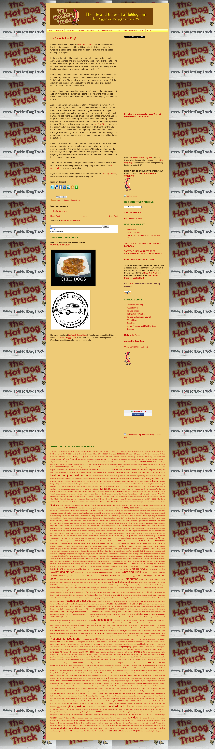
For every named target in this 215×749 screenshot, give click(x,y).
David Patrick (124, 516)
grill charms (83, 556)
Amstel (115, 462)
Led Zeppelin (88, 606)
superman (147, 693)
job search (65, 595)
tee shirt (62, 698)
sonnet (100, 686)
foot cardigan (112, 541)
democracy (59, 521)
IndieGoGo (150, 585)
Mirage (121, 628)
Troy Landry (161, 712)
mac (104, 614)
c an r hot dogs (135, 489)
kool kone (58, 604)
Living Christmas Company (108, 612)
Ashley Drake (81, 467)
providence (94, 659)
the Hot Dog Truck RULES (129, 701)
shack (75, 678)
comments (62, 508)
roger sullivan (78, 670)
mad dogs (110, 614)
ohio (110, 644)
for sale (127, 541)
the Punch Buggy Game (77, 335)
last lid (149, 604)
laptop (102, 604)
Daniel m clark (69, 516)
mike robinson (103, 628)
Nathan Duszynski (141, 636)
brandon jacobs (118, 484)
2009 (103, 454)
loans (124, 611)
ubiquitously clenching (109, 714)
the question (77, 706)
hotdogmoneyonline (56, 582)
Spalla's (157, 686)
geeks (116, 548)
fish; (116, 538)
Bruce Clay (94, 486)
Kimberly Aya (109, 601)
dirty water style (67, 523)
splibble (69, 688)
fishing (128, 538)
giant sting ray (75, 551)
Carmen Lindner (133, 494)
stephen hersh (91, 691)
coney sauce (144, 508)
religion (86, 665)
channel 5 (140, 496)
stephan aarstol (80, 691)
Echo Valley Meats (134, 528)
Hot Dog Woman (121, 576)
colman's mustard (148, 505)
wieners (118, 725)
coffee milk (125, 505)
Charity (146, 496)
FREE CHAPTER (150, 273)
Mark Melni (122, 617)
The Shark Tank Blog (135, 305)
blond (80, 481)
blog (103, 478)
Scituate (110, 675)
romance (105, 670)
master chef (118, 620)
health (143, 558)
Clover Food (90, 505)
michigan (144, 625)
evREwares (114, 533)
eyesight (145, 533)
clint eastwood (69, 505)
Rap (155, 659)
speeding (63, 688)
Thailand (138, 698)
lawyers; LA (54, 606)
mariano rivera (114, 617)
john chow (94, 595)
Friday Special (157, 543)
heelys (64, 561)
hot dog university (94, 576)
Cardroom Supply (100, 494)
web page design (72, 723)
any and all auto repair (88, 464)
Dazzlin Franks (62, 518)
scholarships (80, 675)
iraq (66, 590)
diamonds (114, 521)
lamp (97, 604)
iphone (59, 590)
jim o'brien (58, 595)
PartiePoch (143, 649)
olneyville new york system (63, 647)
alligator (162, 459)
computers (94, 508)
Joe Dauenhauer (78, 595)
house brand (79, 582)
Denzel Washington (75, 521)
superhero (140, 693)
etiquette (61, 533)
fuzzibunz (138, 546)
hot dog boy (122, 566)
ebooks (120, 528)
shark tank (109, 678)
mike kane (76, 628)
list (62, 612)
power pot (157, 654)
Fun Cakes (81, 546)
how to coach (88, 582)
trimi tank (117, 712)
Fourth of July (143, 541)
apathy (107, 464)
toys (65, 712)
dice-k (120, 521)
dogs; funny (59, 525)
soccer (162, 683)
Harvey (113, 558)
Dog (130, 523)
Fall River (66, 536)
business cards (90, 489)
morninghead (112, 630)
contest (92, 510)
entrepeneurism (115, 530)
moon (105, 630)
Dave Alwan (99, 516)
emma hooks (105, 530)
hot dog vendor (108, 576)
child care (141, 499)
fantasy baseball (83, 536)
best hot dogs (82, 475)
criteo (90, 513)
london (148, 612)
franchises (76, 543)
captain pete (75, 494)
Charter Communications (62, 499)
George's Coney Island (157, 548)
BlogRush (74, 481)
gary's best (70, 548)
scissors (104, 675)
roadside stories (109, 668)
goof (59, 554)
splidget (74, 688)
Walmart (110, 720)
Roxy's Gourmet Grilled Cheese (145, 670)
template (69, 698)
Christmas (110, 501)
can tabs (112, 491)
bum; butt (60, 489)
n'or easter (84, 636)
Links (118, 30)
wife (123, 725)
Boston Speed (88, 484)
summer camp (103, 693)
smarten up (99, 683)
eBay (115, 528)
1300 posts (72, 454)
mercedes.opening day (62, 625)
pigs (158, 652)
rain (139, 659)
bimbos (85, 478)
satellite (158, 673)
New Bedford (130, 639)
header (137, 558)
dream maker (146, 525)
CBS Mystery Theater (133, 218)
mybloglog (69, 636)
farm (90, 536)
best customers (157, 472)
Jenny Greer (106, 592)
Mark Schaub (131, 617)
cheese (73, 499)
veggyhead (88, 718)
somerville (90, 686)
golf (153, 551)
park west (130, 649)
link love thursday (112, 609)
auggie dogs (108, 467)
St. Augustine (133, 688)
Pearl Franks (89, 652)
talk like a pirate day (112, 696)
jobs (70, 595)
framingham (160, 541)
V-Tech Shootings (159, 714)
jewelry (139, 592)
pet (118, 652)
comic (162, 505)
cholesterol (73, 502)
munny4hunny (127, 633)
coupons (53, 513)
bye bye (118, 489)
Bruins (101, 486)
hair (129, 556)
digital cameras (143, 521)
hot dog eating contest (71, 569)
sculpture (162, 675)
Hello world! (131, 229)
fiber (78, 538)
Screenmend (136, 675)
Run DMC (81, 673)
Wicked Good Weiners (81, 725)
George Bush (144, 548)
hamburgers (155, 556)
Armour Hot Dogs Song (134, 341)
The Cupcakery (65, 701)
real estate (78, 663)
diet (124, 521)
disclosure (77, 523)
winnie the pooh (159, 725)
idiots (124, 585)
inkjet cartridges (159, 585)
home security (75, 563)
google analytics (72, 554)
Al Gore (89, 459)
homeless (93, 563)
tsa (64, 714)
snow (149, 683)
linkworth (57, 612)
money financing (83, 630)
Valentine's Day (63, 718)
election (68, 530)
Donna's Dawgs (105, 525)
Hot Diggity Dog (62, 566)
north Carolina (159, 642)
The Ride (103, 707)
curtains (128, 513)
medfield (59, 623)
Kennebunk (149, 598)
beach (57, 472)
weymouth (151, 723)
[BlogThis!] (59, 197)
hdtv (133, 558)
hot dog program (152, 569)
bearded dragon (65, 472)
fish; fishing (122, 538)
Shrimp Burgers (115, 680)
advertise (116, 457)
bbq (160, 470)
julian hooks (74, 598)
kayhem (132, 598)
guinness (114, 556)
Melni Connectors (118, 623)
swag (64, 696)
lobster (136, 612)
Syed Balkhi (96, 696)
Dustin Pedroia (82, 528)
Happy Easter (75, 558)
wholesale (53, 725)
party (154, 649)
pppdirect (53, 657)
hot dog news (138, 569)
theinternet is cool (146, 707)
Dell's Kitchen (156, 518)
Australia (117, 467)
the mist (75, 703)
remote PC (118, 665)
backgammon (147, 467)
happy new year (99, 558)
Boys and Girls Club (106, 484)
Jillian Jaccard (157, 592)
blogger (60, 481)
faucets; (111, 536)
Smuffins (106, 683)
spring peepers (88, 688)
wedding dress (91, 723)
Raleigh (144, 659)
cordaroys (143, 510)
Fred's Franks (101, 543)
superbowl (124, 693)
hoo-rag (98, 563)
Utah (150, 714)
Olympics (75, 647)
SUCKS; (88, 693)
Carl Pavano (123, 494)
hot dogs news (74, 579)
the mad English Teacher (63, 703)
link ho (85, 609)
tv (82, 714)
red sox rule (60, 665)
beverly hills (111, 476)
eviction (99, 533)
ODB (78, 644)
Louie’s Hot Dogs (133, 232)
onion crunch (88, 647)
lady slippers (79, 604)
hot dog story (80, 572)
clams (162, 502)
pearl (81, 652)
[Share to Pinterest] (65, 197)
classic (54, 504)
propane (78, 659)
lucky (81, 614)
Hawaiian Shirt (126, 558)
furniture (131, 546)
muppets (135, 633)
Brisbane (61, 486)
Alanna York (96, 459)
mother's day (160, 630)
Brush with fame (109, 486)
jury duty (100, 598)
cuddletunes (101, 513)
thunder (87, 709)
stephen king (100, 691)
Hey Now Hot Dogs (120, 561)
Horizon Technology (145, 563)
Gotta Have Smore (101, 554)
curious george (110, 513)
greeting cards (74, 556)
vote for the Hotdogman (81, 720)
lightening (150, 606)
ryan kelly (109, 673)
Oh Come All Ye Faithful (99, 644)
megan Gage (97, 623)
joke (120, 595)
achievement (94, 457)
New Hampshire (141, 639)
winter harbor (84, 728)
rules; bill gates (64, 673)
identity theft (117, 585)
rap (152, 659)
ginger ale (93, 551)
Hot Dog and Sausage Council (139, 317)
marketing (139, 617)
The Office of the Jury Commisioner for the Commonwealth (111, 703)
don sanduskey (85, 525)
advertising (123, 457)
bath (124, 470)
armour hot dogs (63, 200)
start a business (55, 691)
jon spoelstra (137, 595)
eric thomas (160, 530)
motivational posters (57, 633)
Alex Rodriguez (115, 459)
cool (122, 510)
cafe (57, 491)
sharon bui (126, 678)
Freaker (93, 543)
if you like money (131, 585)
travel (98, 712)
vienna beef (152, 718)
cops (138, 510)
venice (107, 718)
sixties (52, 683)
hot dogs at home (63, 579)
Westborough (132, 723)
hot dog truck (132, 572)
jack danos (121, 590)
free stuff (117, 543)
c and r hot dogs (146, 489)
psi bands (101, 659)
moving (86, 633)
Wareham (116, 720)
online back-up (108, 647)
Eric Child (125, 530)
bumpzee (67, 489)
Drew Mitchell (156, 525)
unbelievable (123, 714)
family (72, 536)
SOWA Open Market (129, 686)
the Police (157, 703)
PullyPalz (108, 659)
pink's (163, 652)
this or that (64, 709)
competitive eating (84, 508)
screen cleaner (127, 675)
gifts (87, 551)
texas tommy (130, 698)
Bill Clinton (60, 478)
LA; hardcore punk (68, 604)
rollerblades (97, 670)
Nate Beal (131, 636)
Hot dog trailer (101, 572)
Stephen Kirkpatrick (112, 691)
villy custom (161, 718)
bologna (108, 481)
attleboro (101, 467)
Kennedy (53, 601)
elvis (89, 530)
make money (149, 614)
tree (102, 712)
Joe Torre (87, 595)
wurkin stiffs (76, 731)
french (150, 543)
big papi (146, 476)
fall (61, 536)
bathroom (129, 470)
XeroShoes (87, 731)
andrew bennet (146, 462)
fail (51, 536)
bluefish (99, 481)
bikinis (160, 476)
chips (59, 502)
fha (76, 538)
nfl (95, 642)
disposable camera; (94, 523)
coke (131, 505)
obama (73, 644)
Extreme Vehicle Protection (133, 533)
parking (137, 649)
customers (158, 513)
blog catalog (110, 478)
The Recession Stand (93, 707)
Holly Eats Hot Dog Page (136, 314)
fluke (57, 541)
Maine (140, 614)
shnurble (64, 680)
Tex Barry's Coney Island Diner (104, 698)
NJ (144, 642)
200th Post (108, 454)
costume (162, 510)
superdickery (132, 693)
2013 (120, 454)
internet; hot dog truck (111, 587)
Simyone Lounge (145, 680)
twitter (96, 714)
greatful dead (153, 554)
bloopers (86, 481)
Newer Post (55, 216)
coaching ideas (111, 505)
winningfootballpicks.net (61, 728)
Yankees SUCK (116, 731)
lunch (93, 614)
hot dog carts (56, 569)
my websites (60, 636)
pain (97, 649)
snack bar (113, 683)
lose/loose (68, 614)
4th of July (144, 454)
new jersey (151, 639)
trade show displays (75, 712)
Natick (162, 636)
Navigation (59, 30)
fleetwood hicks (137, 538)
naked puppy (93, 636)
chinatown (53, 502)
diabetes (102, 521)
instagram (53, 587)
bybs (114, 489)
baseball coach (112, 470)
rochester (155, 668)
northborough (55, 644)
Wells (116, 723)
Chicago (101, 499)
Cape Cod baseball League (156, 491)
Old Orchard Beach (154, 644)
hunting (73, 585)
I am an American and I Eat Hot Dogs (141, 326)
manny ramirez (84, 617)
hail (126, 556)
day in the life (142, 516)
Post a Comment (59, 211)
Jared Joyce (136, 590)
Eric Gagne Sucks (135, 530)
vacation (53, 718)
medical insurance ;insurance (76, 623)
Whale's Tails (160, 723)
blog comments (120, 478)
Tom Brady (105, 709)
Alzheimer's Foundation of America (71, 462)
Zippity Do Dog (153, 731)
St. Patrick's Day (143, 688)
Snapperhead (131, 683)
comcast (157, 505)
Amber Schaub (88, 462)
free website (125, 543)
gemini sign (122, 548)
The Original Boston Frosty (144, 703)
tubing (68, 714)
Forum (149, 30)
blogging (66, 481)
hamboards (147, 556)
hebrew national (56, 561)
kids (102, 601)
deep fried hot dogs (138, 518)
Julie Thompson (84, 598)
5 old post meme (153, 454)
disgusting (84, 523)
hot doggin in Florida (135, 576)
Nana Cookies (116, 636)
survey (158, 693)
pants (118, 649)
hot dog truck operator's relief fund (75, 576)
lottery (74, 614)
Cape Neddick (55, 494)
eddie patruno (156, 528)
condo (122, 508)
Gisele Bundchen (106, 551)
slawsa (62, 683)
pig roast (154, 652)
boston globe (78, 484)
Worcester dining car (128, 728)
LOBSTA (131, 612)
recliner (126, 663)
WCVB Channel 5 (137, 720)
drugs (72, 528)
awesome (135, 467)
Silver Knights (134, 680)
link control (78, 609)
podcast (96, 654)
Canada (118, 491)
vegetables (80, 718)
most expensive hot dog (146, 630)
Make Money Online (130, 30)
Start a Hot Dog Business (86, 30)
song (96, 686)
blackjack (91, 478)
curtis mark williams (138, 513)
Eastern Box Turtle (100, 528)
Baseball (101, 469)
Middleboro (161, 625)
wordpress (140, 728)
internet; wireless (136, 587)
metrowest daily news (94, 625)
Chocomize (65, 502)
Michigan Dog (152, 625)
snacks (119, 683)
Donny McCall (115, 525)
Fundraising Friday (114, 546)
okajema (117, 644)
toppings (151, 709)
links (52, 612)
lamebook (92, 604)
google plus (81, 554)
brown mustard (85, 486)
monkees (93, 630)
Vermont (117, 718)
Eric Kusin (152, 530)
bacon (155, 467)
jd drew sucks (78, 592)
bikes (155, 476)
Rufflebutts (161, 670)
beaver (73, 472)
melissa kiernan (107, 623)
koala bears (151, 601)
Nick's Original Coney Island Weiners (115, 642)
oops (119, 647)
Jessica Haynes (131, 592)
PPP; (163, 654)
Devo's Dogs (94, 521)
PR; (58, 657)
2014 (124, 454)
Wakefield (103, 720)
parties (150, 649)
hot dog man (117, 569)
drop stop (59, 528)
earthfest (91, 528)
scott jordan (118, 675)
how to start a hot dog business (123, 582)
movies (81, 633)
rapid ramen (161, 659)
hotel (65, 582)
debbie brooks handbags (76, 518)
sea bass (53, 678)
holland (156, 561)
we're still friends (149, 720)
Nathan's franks (153, 636)
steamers (71, 691)
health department (159, 558)
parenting (123, 649)
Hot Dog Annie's (112, 566)
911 (67, 457)
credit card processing (70, 513)
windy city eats (140, 725)
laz (60, 606)
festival (71, 538)
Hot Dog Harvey (85, 569)
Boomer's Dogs (138, 481)
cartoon (148, 494)
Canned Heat (135, 491)
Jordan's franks (55, 598)
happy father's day (86, 558)
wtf (71, 731)
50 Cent (162, 454)
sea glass (60, 678)
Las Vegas (137, 604)
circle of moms (149, 502)
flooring (155, 538)
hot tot (116, 579)
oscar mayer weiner (148, 647)
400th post (136, 454)
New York (70, 642)
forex (135, 541)
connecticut (153, 508)
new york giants (80, 642)
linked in (162, 609)
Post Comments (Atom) (70, 220)
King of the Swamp (128, 601)
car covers (83, 494)
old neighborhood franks (136, 644)
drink (163, 525)
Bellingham (111, 472)
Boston (155, 481)
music (140, 633)
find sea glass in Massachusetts (96, 538)
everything (93, 533)
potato (146, 654)
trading (84, 712)
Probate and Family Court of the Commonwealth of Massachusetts (140, 657)
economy (143, 528)
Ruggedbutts (54, 673)
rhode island (72, 668)
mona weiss (65, 630)
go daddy (136, 551)
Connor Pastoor (64, 510)
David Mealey (115, 516)
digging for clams (131, 521)
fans (75, 536)
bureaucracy (75, 489)
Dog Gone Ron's (152, 523)
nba (93, 639)
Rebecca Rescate (103, 663)
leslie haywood (142, 606)
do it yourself (109, 523)
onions (96, 647)
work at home (149, 728)
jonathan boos (146, 595)
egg (64, 530)
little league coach (83, 612)
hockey (136, 561)
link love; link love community (149, 609)
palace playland (110, 649)
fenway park (154, 536)
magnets (123, 614)
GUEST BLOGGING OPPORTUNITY (139, 260)
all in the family (153, 459)
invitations (53, 590)
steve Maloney (124, 691)
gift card (83, 551)
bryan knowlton (129, 486)
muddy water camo (112, 633)
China (163, 499)
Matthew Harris (145, 620)
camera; (95, 491)
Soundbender (107, 686)
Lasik (144, 604)
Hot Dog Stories (85, 44)
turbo (79, 714)
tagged (103, 696)
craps (60, 513)
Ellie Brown (83, 530)
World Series (159, 728)
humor (53, 584)
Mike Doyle (68, 628)
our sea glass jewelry (57, 649)
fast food (95, 536)
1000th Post (65, 454)
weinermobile (108, 723)
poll (132, 654)
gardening (54, 548)
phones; (130, 652)
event (87, 533)
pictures (144, 652)
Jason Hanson (145, 590)
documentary (124, 523)
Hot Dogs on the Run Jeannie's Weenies (93, 579)
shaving (133, 678)
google (63, 554)
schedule (73, 675)
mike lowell (84, 628)
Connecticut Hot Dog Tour (141, 158)
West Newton (123, 723)
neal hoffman (109, 639)
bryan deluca (119, 486)
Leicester (117, 606)
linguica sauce (69, 609)
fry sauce (67, 546)
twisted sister (88, 714)
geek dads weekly (107, 548)
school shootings (95, 675)
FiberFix (83, 538)
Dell (150, 518)
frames (152, 541)
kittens (144, 601)
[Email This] (57, 197)
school (88, 675)
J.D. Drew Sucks (112, 590)
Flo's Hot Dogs (147, 538)
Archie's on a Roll (154, 464)
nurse (69, 644)
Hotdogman (131, 578)
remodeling (93, 665)
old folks (123, 644)
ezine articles (153, 533)
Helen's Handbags (73, 561)
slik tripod (72, 683)
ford (132, 541)
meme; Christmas (130, 623)
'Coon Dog (53, 451)
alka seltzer (135, 459)
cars (140, 494)
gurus (120, 556)
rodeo (60, 670)
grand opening (133, 554)
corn (148, 510)
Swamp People (82, 696)
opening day (126, 647)
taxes (136, 696)
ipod (63, 590)
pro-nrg (112, 657)
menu (52, 625)
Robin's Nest (143, 668)
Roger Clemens (68, 670)
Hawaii (118, 558)
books (130, 481)
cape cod (143, 491)
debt (85, 518)
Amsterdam (123, 462)
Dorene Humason (126, 525)
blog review (141, 478)
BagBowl (53, 470)
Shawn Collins (140, 678)
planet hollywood (72, 654)
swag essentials (72, 696)
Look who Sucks (155, 612)
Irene (69, 590)
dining (155, 521)
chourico (81, 502)
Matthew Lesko (155, 620)
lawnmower (155, 604)
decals (90, 518)
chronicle (119, 502)
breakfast (137, 484)
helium (89, 561)
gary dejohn (62, 548)
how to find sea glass (100, 582)
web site (82, 723)
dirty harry (161, 521)
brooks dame (76, 486)
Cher (87, 499)
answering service (72, 464)
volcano (69, 720)
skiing (57, 683)
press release (84, 657)
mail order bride (132, 614)
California (70, 491)
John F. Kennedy (104, 595)
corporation (154, 510)
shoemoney (72, 680)
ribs (77, 668)
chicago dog (109, 499)
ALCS (107, 459)
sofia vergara (67, 686)
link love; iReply (133, 609)
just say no (108, 598)
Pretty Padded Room (96, 657)
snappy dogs (141, 683)
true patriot (53, 714)
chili (146, 499)
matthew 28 (135, 620)
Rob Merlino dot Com (131, 668)
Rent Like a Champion (130, 665)
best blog (145, 472)
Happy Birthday (64, 558)
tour (163, 709)
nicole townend (133, 642)
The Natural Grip (84, 703)
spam (163, 686)
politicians (121, 654)
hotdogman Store (158, 579)
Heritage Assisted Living (106, 561)
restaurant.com (152, 665)
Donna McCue (95, 525)
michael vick (136, 625)
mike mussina (93, 628)
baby (140, 467)
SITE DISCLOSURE (132, 212)
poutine (151, 654)
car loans (91, 494)
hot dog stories (75, 200)
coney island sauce (132, 508)
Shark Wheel (119, 678)
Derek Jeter (86, 521)
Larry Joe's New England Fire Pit (117, 604)
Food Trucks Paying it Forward (96, 541)
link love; (123, 609)
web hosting (60, 723)
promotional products (64, 659)
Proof (73, 659)
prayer (62, 657)
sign (127, 680)
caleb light (62, 491)
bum (54, 489)
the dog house (75, 701)
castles (82, 496)
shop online (86, 680)
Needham (122, 639)
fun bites (73, 546)
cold (134, 505)
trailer (94, 712)
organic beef (136, 647)
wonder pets (108, 728)
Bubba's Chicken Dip (142, 486)
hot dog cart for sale (157, 566)
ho (133, 561)
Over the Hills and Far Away (74, 649)
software (74, 686)
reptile (145, 665)
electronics (75, 530)
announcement (60, 464)
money (73, 630)
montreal (100, 630)
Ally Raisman (54, 462)
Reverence (161, 665)
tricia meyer (109, 712)
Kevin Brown (96, 601)
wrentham (53, 731)
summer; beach (114, 693)
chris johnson (99, 502)
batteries (136, 470)
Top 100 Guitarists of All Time (127, 709)
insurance (61, 587)
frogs (61, 546)
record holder (134, 663)
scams (62, 675)
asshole (89, 467)
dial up (108, 521)
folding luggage (65, 541)
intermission (70, 587)
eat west (110, 528)
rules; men (73, 673)
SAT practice (150, 673)
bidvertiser (133, 476)
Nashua (124, 636)
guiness (108, 556)
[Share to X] (61, 197)
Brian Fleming (146, 484)
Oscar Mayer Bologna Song (136, 347)
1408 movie (80, 454)
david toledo (134, 516)
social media (54, 686)
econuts (149, 528)
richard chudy (83, 668)
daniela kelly (79, 516)
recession (113, 663)
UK (118, 714)
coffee (119, 505)
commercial (71, 508)
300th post (129, 454)
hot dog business (132, 566)
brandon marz (129, 484)
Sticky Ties (143, 691)
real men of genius (90, 663)
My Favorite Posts (132, 335)
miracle (115, 628)
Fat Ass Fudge (103, 536)
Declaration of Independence (102, 518)
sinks (153, 680)
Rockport (162, 668)
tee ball (56, 698)
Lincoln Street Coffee (57, 609)
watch (128, 720)
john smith (114, 595)
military (110, 628)
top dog (139, 709)
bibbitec (122, 476)
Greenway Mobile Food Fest (59, 556)
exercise (121, 533)
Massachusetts (103, 619)
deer (146, 518)
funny (125, 546)
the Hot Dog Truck (112, 701)
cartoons (155, 494)
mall (69, 617)
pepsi (109, 652)
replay (140, 665)
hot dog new (127, 569)
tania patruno (124, 696)
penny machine (101, 652)
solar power (82, 686)
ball (66, 470)
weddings (99, 723)
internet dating (85, 587)
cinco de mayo (138, 502)
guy (123, 556)
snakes (124, 683)
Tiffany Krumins (95, 709)
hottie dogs (71, 582)
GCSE (91, 548)
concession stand (113, 508)
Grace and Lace (113, 554)
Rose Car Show (123, 670)
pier (149, 652)
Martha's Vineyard (159, 617)
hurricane (80, 585)
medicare (89, 623)
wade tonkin (94, 720)
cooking (117, 510)
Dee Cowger (116, 518)
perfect (113, 652)
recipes (120, 663)
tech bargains (143, 696)
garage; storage (153, 546)
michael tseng (127, 625)
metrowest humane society (112, 625)
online (100, 647)
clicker (62, 505)
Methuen (83, 625)
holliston (162, 561)
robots (150, 668)
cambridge (78, 491)
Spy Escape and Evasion (111, 688)
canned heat (127, 491)
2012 (115, 454)
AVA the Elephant (125, 467)
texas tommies (121, 698)
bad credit (161, 467)
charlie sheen (154, 496)
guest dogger (92, 556)
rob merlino (119, 668)
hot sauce (110, 579)
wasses (123, 720)
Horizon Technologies (128, 563)
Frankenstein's (85, 543)
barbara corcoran (75, 470)
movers (75, 633)
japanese (128, 590)
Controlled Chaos (102, 510)
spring (80, 688)
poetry (102, 654)
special (57, 688)
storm (158, 691)
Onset (115, 647)
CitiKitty (157, 502)
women (101, 728)
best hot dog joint (61, 475)
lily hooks (161, 606)
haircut (133, 556)
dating (93, 516)
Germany (53, 551)
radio (136, 659)
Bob (104, 481)
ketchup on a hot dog (78, 600)
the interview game (146, 701)
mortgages (122, 630)
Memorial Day (141, 623)
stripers (59, 693)
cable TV (155, 489)
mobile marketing (146, 628)
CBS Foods (89, 496)
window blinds (130, 725)
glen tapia (115, 551)
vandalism (72, 718)
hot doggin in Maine (152, 576)
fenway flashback (131, 536)
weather (158, 720)
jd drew (71, 592)
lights (156, 606)
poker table (112, 654)
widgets (102, 725)
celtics (126, 496)
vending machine (98, 718)
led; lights (97, 606)
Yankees (105, 731)
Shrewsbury (105, 680)
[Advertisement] (143, 57)
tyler (99, 714)
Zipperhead (144, 731)
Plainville (63, 654)
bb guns (155, 470)
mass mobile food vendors (85, 620)
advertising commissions (136, 457)
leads (76, 606)
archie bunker (142, 464)
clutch (97, 505)
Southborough (116, 686)
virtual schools (61, 720)
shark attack (99, 678)
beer (94, 472)
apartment (101, 464)
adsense (109, 457)
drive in (53, 528)
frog (57, 546)
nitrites (140, 642)
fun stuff (88, 546)
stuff (63, 693)
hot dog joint (98, 569)
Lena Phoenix (131, 606)
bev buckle (102, 476)
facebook (161, 533)
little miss (95, 612)
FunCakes (95, 546)
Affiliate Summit (69, 459)
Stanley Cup (154, 688)
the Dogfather (86, 701)
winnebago (149, 725)
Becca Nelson (80, 472)
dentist (65, 521)
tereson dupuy (77, 698)
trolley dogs (140, 712)
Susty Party (58, 696)
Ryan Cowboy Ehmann (98, 673)
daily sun (61, 516)
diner (151, 521)
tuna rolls (74, 714)
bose (150, 481)
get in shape (61, 551)
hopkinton (115, 563)
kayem (126, 597)
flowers (52, 541)
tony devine (113, 709)
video (134, 717)
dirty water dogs (55, 523)
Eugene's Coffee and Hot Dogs (75, 533)
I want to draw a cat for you (92, 585)
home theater (85, 563)
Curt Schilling (120, 513)
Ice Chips (104, 585)
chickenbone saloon (131, 499)
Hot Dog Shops (133, 311)
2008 (99, 454)
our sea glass (160, 647)
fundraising (103, 546)
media (64, 623)
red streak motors (72, 665)
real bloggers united (67, 663)
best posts (95, 476)
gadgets (145, 546)
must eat (146, 633)
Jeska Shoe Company (118, 592)
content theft (84, 510)
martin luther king (56, 620)
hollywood (53, 563)
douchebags (137, 525)
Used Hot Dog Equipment (105, 30)
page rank (92, 649)
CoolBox (133, 510)
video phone (143, 718)
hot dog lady (108, 569)
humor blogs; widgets (64, 585)
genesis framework (132, 548)
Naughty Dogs (87, 639)
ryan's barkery (118, 673)
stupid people (80, 693)
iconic (110, 585)
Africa (80, 459)
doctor (117, 523)
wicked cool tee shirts (65, 725)
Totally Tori (157, 709)
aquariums (134, 464)
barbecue (85, 470)
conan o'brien (102, 508)
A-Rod (87, 457)
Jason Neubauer (155, 590)
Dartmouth (86, 516)
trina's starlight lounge (128, 712)
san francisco (141, 673)
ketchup (60, 601)
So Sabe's (156, 683)
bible (127, 476)
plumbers (90, 654)
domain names (74, 525)
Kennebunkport (159, 598)
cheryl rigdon (93, 499)
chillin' (158, 499)
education (58, 530)
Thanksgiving (146, 698)
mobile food (136, 628)
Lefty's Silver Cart (108, 606)
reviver (65, 668)
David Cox (107, 516)
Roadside (130, 329)
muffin (120, 633)
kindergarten (118, 601)
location (142, 612)
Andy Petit (156, 462)
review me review (56, 668)
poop (135, 654)
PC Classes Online (66, 652)
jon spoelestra (127, 595)
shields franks (55, 680)
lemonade (124, 606)
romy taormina (113, 670)
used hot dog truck (141, 714)
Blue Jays (93, 481)
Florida (161, 538)
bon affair (115, 481)
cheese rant (81, 499)
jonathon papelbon (158, 595)
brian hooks (155, 484)
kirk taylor (138, 601)
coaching (102, 505)
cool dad (127, 510)
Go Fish (142, 551)
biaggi (117, 476)
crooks (94, 513)
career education (112, 494)
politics (127, 654)
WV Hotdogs (132, 320)
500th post (53, 457)
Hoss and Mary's (159, 563)
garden (162, 546)
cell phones (120, 496)
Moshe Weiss (132, 630)
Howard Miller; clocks (146, 582)
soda (60, 686)
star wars (162, 688)
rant (149, 659)
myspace (77, 636)
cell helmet (111, 496)
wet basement (143, 723)
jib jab (149, 592)
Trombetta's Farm (150, 712)
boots (146, 481)
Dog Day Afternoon (138, 523)
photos (137, 652)
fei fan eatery (119, 536)
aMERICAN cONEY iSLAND (103, 462)
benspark (127, 472)
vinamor (53, 720)
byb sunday (105, 489)
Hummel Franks (159, 582)
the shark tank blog (119, 706)
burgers (82, 489)
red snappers (143, 663)
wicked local (94, 725)
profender (53, 659)
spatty (52, 688)
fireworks (111, 538)
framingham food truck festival (61, 543)
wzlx (82, 731)
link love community (96, 609)
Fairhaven (56, 536)
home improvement (64, 563)
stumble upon (70, 693)
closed (77, 505)
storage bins (152, 691)
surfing (153, 693)
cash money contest (73, 496)
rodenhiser (54, 670)
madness (117, 614)
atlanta (95, 467)
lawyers (162, 604)
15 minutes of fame (91, 454)
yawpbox (127, 731)
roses (131, 670)
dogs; (52, 525)
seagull (66, 678)
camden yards (86, 491)
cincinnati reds (127, 502)
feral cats (65, 538)
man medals (75, 617)
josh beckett (66, 598)
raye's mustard (55, 663)
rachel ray (131, 659)
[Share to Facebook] (63, 197)
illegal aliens (142, 585)
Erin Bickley (54, 533)
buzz (97, 489)
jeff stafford (98, 592)
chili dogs (152, 499)
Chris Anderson (90, 502)
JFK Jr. (144, 592)
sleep (67, 683)
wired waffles (94, 728)
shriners (122, 680)
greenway (161, 554)
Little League (69, 611)
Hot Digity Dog (73, 566)
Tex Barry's (89, 698)
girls (98, 551)
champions (133, 496)
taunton (131, 696)
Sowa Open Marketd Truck (145, 686)
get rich (68, 551)
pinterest (53, 654)
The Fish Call (101, 701)
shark (93, 678)
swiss (90, 696)
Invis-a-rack (161, 587)
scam (58, 675)
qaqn (113, 659)
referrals (81, 665)
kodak (157, 601)
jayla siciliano (63, 592)
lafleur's (86, 604)
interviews (146, 587)
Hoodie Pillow (106, 563)
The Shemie (136, 707)
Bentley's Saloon (136, 472)
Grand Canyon (123, 554)
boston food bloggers (66, 484)
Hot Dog (82, 566)
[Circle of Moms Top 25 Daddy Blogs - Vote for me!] (144, 437)
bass (120, 470)
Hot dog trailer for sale (115, 572)
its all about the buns (98, 590)
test (83, 698)
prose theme (86, 659)
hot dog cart (143, 566)
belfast (105, 472)
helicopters (83, 561)
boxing (96, 484)
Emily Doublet (96, 530)
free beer (110, 543)
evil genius (106, 533)
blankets (98, 478)
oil (113, 644)
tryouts (60, 714)
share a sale (87, 678)
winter (76, 728)
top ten (145, 709)
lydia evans (99, 614)
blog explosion (131, 478)
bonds (120, 481)
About (142, 30)
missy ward (128, 628)
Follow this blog (138, 414)
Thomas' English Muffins (77, 709)
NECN (116, 639)
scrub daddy (154, 675)
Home (50, 30)
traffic (89, 712)
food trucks (79, 541)
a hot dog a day (76, 456)
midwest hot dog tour (57, 628)
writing (67, 731)
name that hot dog (104, 636)
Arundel (74, 467)
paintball (101, 649)
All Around (143, 459)
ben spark (119, 472)
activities (102, 457)
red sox (153, 662)
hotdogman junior (145, 579)
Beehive (88, 472)
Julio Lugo (93, 598)
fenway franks (144, 536)
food (72, 541)
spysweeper (124, 688)
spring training (97, 688)
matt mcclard (127, 620)
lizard (119, 612)
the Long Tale (157, 701)
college (139, 505)
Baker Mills (60, 470)
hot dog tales (90, 572)
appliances (126, 464)
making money (61, 617)
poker (106, 654)
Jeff (85, 592)
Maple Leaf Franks (97, 617)
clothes (83, 505)
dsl (76, 528)
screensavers (145, 675)
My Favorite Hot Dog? (63, 38)
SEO (70, 678)
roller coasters (88, 670)
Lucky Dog (87, 614)
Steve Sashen (134, 691)
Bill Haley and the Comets (73, 478)
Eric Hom (145, 530)
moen (155, 628)
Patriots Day (161, 649)
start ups (65, 691)
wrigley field (61, 731)
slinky (78, 683)
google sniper (90, 554)
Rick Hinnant (93, 668)
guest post (101, 556)
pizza (58, 654)
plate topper (82, 654)
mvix (151, 633)
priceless (107, 657)
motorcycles (69, 633)
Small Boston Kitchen (87, 683)
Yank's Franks (132, 308)
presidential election (72, 657)
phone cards (123, 652)
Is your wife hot (81, 590)
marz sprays (71, 620)
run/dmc (87, 673)
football (121, 541)
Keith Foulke (139, 598)
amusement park (133, 462)
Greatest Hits (70, 30)
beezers (99, 472)
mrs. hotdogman (97, 633)
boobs (125, 481)
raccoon (124, 659)
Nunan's (63, 644)
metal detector (75, 625)
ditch (103, 523)
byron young (126, 489)
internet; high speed (97, 587)
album (102, 459)
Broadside (68, 486)
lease (80, 606)
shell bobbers (150, 678)
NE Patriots (99, 639)
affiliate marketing (56, 459)
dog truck (161, 523)
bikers (151, 476)
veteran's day (126, 718)
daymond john (152, 516)
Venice (112, 718)
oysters (85, 649)
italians (88, 590)
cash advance (60, 496)
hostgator (53, 566)
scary (67, 675)
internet (77, 587)
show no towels (96, 680)
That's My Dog (156, 698)
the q (67, 707)
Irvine (73, 590)
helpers (94, 561)
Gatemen (85, 548)
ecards (125, 528)
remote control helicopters (105, 665)
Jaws (57, 592)
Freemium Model (135, 543)
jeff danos (90, 592)
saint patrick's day (129, 673)
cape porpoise (65, 494)
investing (153, 587)
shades (79, 678)
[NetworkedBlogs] (138, 411)
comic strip (54, 508)
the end (93, 701)
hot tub (120, 579)
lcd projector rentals (67, 606)
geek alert (97, 548)
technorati (151, 696)
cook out (111, 510)
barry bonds (92, 470)
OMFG (81, 647)
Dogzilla (66, 525)
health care (148, 558)
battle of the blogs (146, 470)
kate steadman (117, 598)
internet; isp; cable (125, 587)
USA (132, 714)
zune (160, 731)
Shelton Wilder (160, 678)
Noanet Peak (149, 642)
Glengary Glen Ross (125, 551)
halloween (139, 556)
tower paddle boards (57, 712)
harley (108, 558)
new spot (63, 642)
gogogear (149, 551)
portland (140, 654)
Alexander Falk (126, 459)
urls (129, 714)
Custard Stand (150, 513)
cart (144, 494)
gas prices (78, 548)
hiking (129, 561)
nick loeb (100, 642)
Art (71, 467)
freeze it (144, 543)
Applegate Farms (116, 464)
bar (69, 470)
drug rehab (66, 528)
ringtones (100, 668)
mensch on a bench (158, 623)
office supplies (85, 644)
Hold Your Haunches (146, 561)
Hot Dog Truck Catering (149, 572)
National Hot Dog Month (65, 638)
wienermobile (110, 725)
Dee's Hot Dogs (126, 518)
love (77, 614)
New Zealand (90, 642)
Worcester (116, 728)
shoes (79, 680)
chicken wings (119, 499)
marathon (106, 617)
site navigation (160, 680)
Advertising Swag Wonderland (155, 457)
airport (84, 459)
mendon (148, 623)
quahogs (118, 659)
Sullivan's (94, 693)
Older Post (113, 216)
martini (64, 620)
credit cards (83, 513)
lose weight (60, 614)
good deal (158, 551)
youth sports (135, 731)
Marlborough (148, 617)
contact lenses (74, 510)
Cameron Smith (103, 491)
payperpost (54, 652)
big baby (139, 476)
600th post (61, 457)
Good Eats (131, 323)
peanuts (75, 652)
